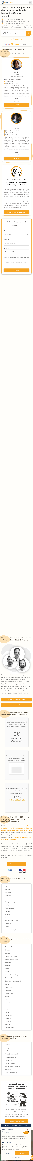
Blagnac (7, 950)
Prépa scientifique (10, 1057)
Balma (7, 969)
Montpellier (8, 1015)
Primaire (7, 1045)
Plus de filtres (17, 39)
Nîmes (7, 997)
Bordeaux (8, 1021)
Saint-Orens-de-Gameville (13, 981)
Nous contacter (16, 705)
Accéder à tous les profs (16, 1121)
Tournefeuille (9, 947)
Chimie (7, 927)
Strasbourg (8, 1018)
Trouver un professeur (16, 864)
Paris (6, 1000)
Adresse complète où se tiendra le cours (16, 258)
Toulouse (8, 962)
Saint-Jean (8, 990)
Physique (8, 924)
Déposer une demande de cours (16, 212)
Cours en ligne (9, 1028)
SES (6, 917)
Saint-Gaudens (9, 987)
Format (6, 248)
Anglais (7, 914)
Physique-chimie (10, 908)
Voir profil (17, 105)
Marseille (8, 1003)
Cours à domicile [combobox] (10, 252)
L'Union (7, 984)
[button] (16, 33)
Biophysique (9, 896)
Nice (6, 1009)
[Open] (27, 234)
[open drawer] (30, 2)
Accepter (22, 1153)
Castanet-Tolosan (10, 978)
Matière (6, 231)
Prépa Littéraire (10, 1063)
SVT (6, 886)
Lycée (7, 1051)
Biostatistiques (9, 899)
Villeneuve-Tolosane (11, 959)
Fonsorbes (8, 965)
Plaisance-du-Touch (11, 956)
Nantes (7, 1012)
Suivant (16, 270)
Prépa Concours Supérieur (13, 1066)
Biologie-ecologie (10, 902)
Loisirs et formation (11, 1073)
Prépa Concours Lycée (11, 1054)
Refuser (8, 1153)
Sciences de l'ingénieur (12, 930)
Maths (7, 905)
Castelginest (9, 993)
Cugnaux (7, 953)
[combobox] (14, 234)
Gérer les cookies (16, 1157)
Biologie (7, 889)
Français (7, 911)
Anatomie (8, 893)
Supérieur (8, 1069)
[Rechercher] (28, 33)
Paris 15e (8, 1024)
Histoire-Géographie (11, 920)
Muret (7, 972)
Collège (7, 1048)
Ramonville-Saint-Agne (12, 975)
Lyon (6, 1006)
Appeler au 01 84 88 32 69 (16, 699)
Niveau (6, 240)
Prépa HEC (8, 1060)
